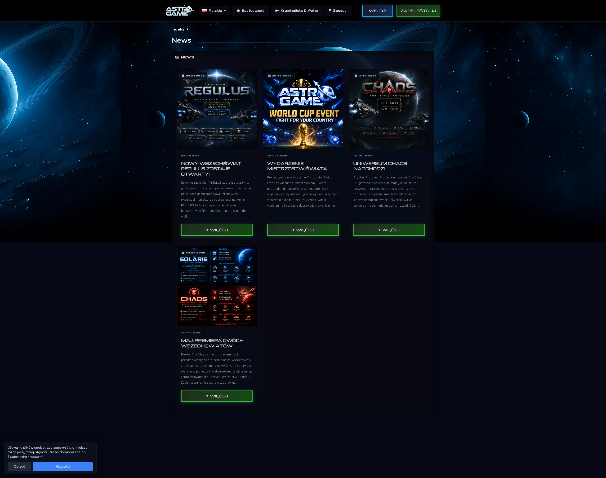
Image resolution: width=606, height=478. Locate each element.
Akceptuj (63, 466)
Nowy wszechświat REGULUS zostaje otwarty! (211, 169)
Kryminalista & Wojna (299, 10)
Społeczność (253, 10)
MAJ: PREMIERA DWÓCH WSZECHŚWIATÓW (212, 343)
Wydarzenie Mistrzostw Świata (297, 166)
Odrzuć (19, 466)
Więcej (219, 230)
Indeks (178, 29)
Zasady (340, 10)
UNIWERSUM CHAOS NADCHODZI (380, 166)
